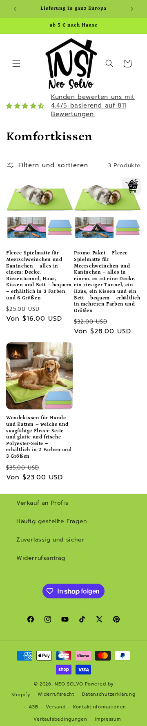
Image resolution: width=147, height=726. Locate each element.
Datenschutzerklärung (109, 694)
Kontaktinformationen (99, 707)
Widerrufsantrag (40, 558)
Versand (55, 707)
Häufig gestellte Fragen (51, 521)
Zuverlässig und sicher (50, 539)
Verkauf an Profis (42, 503)
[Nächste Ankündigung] (132, 9)
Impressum (108, 719)
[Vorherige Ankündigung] (15, 9)
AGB (33, 707)
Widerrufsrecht (56, 694)
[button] (16, 63)
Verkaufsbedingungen (60, 719)
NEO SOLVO (69, 684)
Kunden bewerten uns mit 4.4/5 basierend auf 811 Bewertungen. (93, 105)
